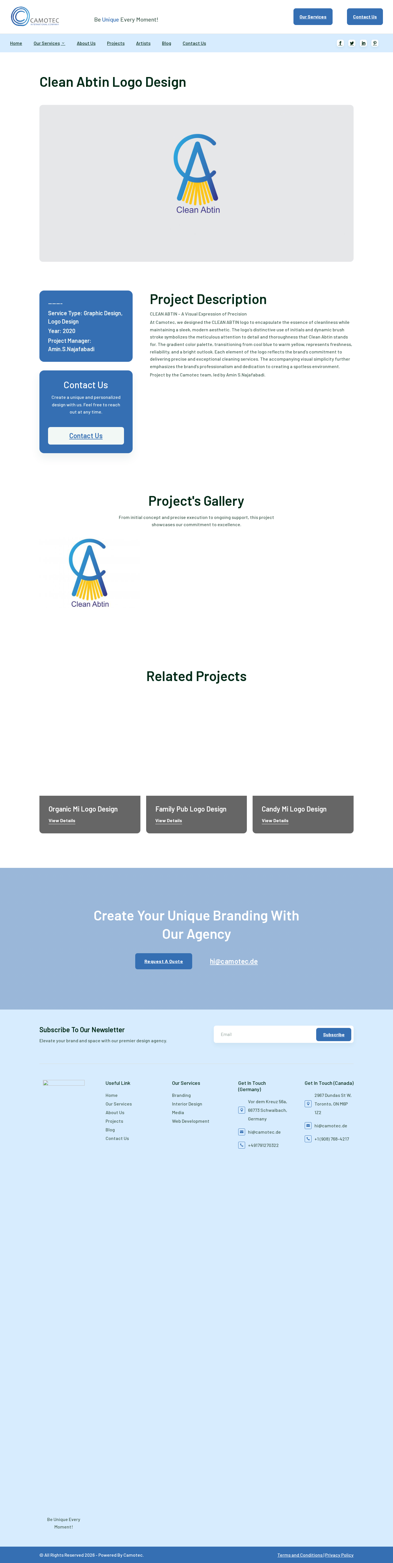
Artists (143, 43)
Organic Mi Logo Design (83, 809)
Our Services (313, 16)
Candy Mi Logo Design (294, 809)
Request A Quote (163, 961)
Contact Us (365, 16)
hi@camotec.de (231, 961)
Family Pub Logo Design (190, 809)
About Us (86, 43)
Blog (166, 43)
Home (16, 43)
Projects (116, 43)
